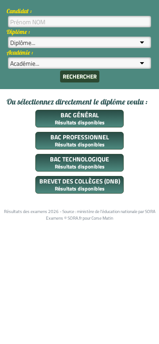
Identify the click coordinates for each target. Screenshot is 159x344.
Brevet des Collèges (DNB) (79, 181)
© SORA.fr (73, 218)
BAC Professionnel (79, 137)
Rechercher (80, 76)
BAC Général (80, 115)
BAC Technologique (79, 159)
